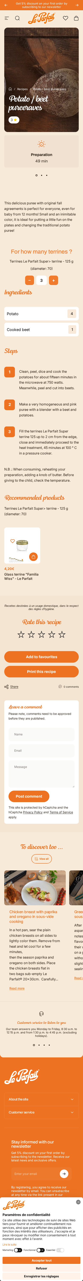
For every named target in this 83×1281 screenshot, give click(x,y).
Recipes (22, 89)
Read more (16, 988)
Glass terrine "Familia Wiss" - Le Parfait (21, 576)
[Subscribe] (64, 1174)
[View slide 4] (49, 1045)
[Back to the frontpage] (10, 89)
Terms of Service (61, 812)
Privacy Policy (33, 812)
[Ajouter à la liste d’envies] (12, 541)
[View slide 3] (46, 175)
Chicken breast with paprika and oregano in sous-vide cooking (33, 917)
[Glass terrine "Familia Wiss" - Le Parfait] (22, 545)
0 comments (71, 686)
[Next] (77, 5)
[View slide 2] (41, 175)
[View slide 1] (36, 175)
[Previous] (6, 5)
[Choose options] (33, 556)
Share (14, 686)
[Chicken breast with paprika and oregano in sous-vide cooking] (35, 887)
